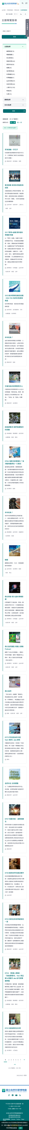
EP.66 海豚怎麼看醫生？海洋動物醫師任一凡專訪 (14, 462)
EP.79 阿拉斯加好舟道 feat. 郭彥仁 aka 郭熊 (13, 738)
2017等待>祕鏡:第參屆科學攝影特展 (14, 233)
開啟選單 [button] (26, 3)
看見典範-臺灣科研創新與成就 (14, 186)
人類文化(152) (10, 87)
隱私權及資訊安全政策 (14, 1117)
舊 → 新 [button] (19, 122)
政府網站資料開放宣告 (14, 1115)
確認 (20, 1128)
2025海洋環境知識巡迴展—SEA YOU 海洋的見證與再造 (14, 298)
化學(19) (9, 94)
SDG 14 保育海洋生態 (9, 128)
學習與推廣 (10, 10)
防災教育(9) (9, 58)
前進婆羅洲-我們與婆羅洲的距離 (14, 428)
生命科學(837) (10, 81)
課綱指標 (7, 100)
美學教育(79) (10, 51)
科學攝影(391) (10, 74)
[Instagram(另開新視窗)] (13, 1095)
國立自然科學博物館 (10, 3)
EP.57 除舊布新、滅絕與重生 (14, 820)
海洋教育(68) (10, 71)
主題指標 (7, 46)
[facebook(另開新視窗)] (9, 1095)
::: (0, 11)
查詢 (14, 37)
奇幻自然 (8, 691)
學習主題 (16, 10)
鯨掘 (6, 560)
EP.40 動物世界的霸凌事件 (14, 873)
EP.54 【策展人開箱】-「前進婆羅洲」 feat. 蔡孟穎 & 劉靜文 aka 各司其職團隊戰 (14, 977)
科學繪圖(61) (10, 77)
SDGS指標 (7, 105)
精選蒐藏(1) (9, 54)
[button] (15, 14)
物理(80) (9, 91)
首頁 (4, 10)
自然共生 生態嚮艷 (11, 783)
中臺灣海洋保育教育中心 (14, 386)
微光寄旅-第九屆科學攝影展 (14, 598)
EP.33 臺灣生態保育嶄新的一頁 (14, 920)
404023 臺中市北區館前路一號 (15, 1103)
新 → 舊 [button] (13, 122)
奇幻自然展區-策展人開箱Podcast (14, 648)
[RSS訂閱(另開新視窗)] (20, 1095)
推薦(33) (9, 68)
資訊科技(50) (10, 64)
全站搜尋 (22, 3)
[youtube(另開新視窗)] (16, 1095)
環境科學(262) (10, 61)
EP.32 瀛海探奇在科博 (13, 1028)
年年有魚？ (9, 337)
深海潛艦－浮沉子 (11, 150)
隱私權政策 (14, 1128)
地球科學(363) (10, 84)
